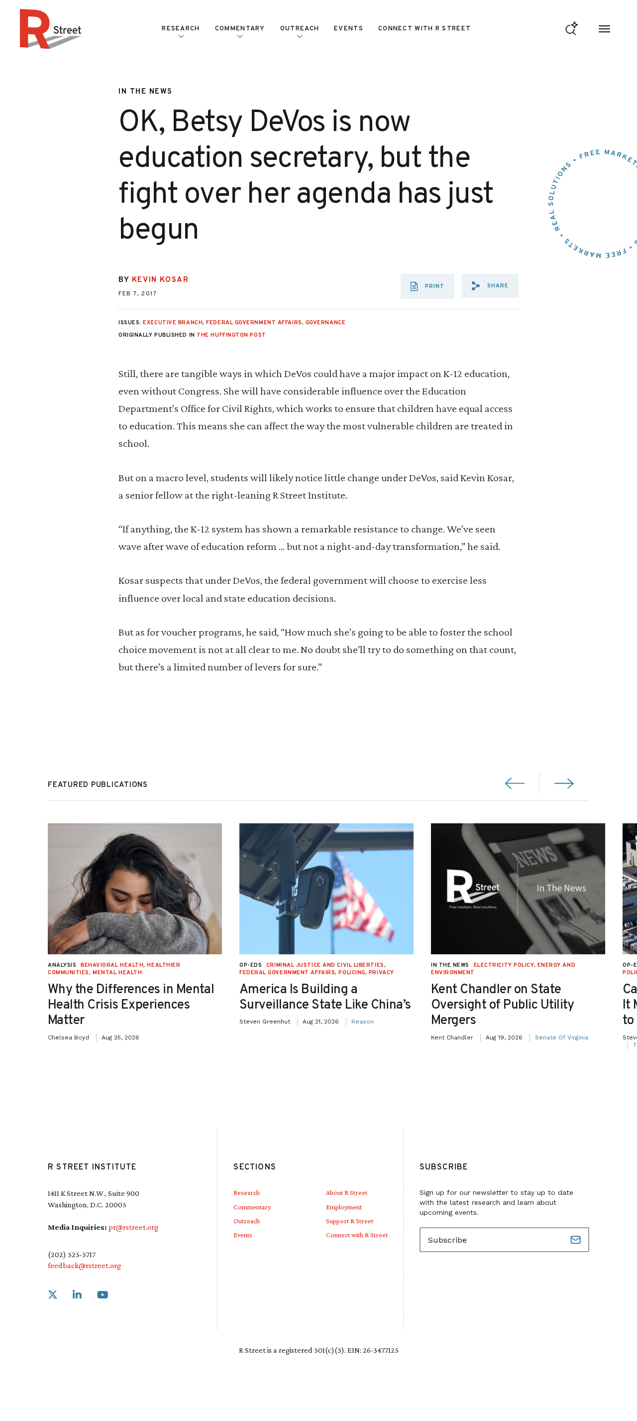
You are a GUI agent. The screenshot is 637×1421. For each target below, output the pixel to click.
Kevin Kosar (160, 280)
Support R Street (349, 1221)
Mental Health (117, 972)
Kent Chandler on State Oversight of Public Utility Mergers (502, 1005)
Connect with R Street (424, 29)
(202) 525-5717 (72, 1254)
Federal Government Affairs (254, 322)
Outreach (299, 29)
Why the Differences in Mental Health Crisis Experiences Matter (131, 1005)
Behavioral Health (112, 965)
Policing (351, 972)
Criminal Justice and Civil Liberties (325, 965)
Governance (326, 322)
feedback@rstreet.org (84, 1265)
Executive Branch (173, 322)
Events (348, 29)
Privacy (381, 972)
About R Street (346, 1192)
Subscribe (576, 1239)
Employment (344, 1207)
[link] (53, 1295)
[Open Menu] (604, 29)
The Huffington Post (231, 335)
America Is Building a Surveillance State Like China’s (325, 998)
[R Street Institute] (51, 29)
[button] (490, 286)
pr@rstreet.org (133, 1227)
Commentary (252, 1207)
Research (246, 1192)
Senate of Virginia (561, 1037)
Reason (362, 1021)
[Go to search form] (571, 29)
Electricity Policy (504, 965)
